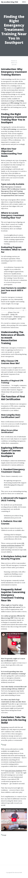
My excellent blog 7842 (9, 2)
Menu (23, 2)
